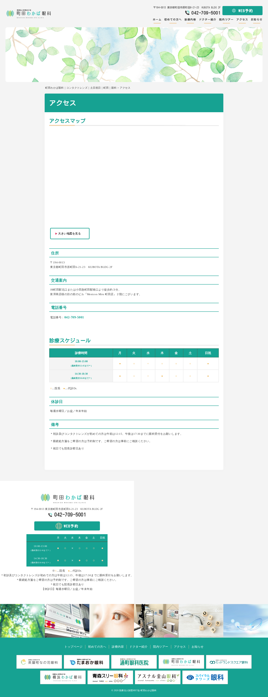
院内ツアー (226, 19)
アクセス (242, 19)
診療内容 (190, 19)
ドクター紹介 (207, 19)
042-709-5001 (74, 317)
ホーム (157, 19)
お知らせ (257, 19)
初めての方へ (173, 19)
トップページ (73, 646)
